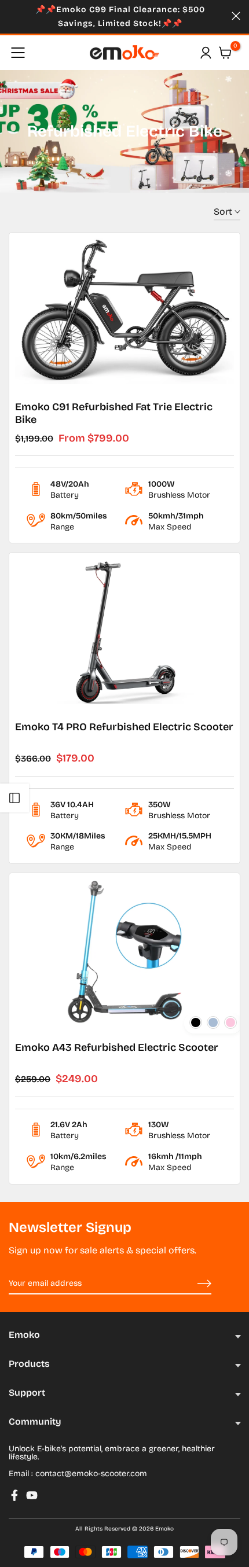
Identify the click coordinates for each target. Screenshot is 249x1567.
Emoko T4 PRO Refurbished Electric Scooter (124, 726)
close (236, 16)
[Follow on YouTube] (32, 1495)
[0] (225, 52)
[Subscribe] (191, 1284)
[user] (205, 52)
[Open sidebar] (14, 798)
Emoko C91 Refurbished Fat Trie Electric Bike (114, 413)
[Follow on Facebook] (14, 1495)
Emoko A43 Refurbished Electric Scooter (116, 1047)
